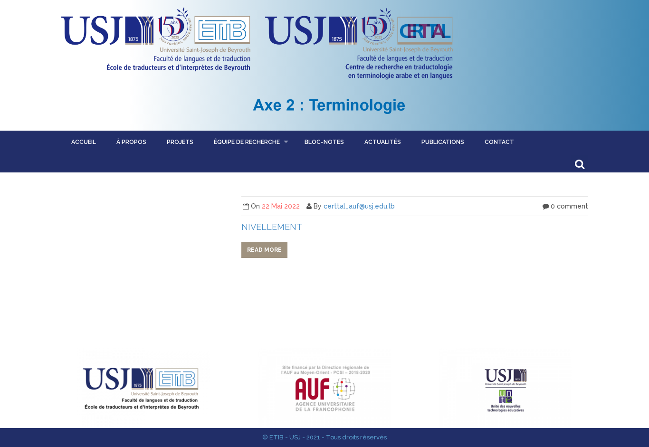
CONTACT (499, 142)
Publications (442, 142)
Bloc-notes (324, 142)
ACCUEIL (83, 142)
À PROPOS (131, 142)
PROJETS (180, 142)
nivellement (271, 227)
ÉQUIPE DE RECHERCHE (247, 142)
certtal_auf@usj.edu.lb (359, 206)
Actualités (382, 142)
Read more (264, 250)
